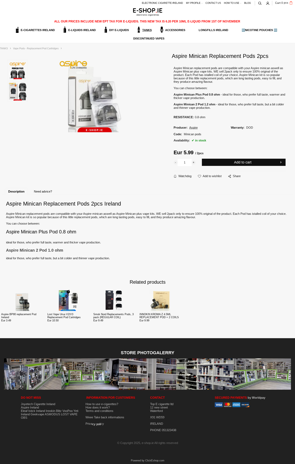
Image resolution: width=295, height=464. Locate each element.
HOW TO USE (231, 3)
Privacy (94, 423)
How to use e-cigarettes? (101, 404)
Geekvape (37, 414)
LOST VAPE (69, 414)
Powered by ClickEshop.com (147, 460)
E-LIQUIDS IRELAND (82, 30)
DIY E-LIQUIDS (119, 30)
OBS (24, 417)
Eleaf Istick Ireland (33, 411)
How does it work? (97, 407)
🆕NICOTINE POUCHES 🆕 (259, 30)
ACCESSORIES (175, 30)
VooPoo (67, 411)
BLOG (247, 3)
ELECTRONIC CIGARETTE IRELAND (162, 3)
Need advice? (43, 191)
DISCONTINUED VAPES (148, 38)
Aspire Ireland (30, 407)
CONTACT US (213, 3)
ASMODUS (52, 414)
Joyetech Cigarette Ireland (38, 404)
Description (16, 191)
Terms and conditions (99, 411)
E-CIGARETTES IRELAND (38, 30)
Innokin (50, 411)
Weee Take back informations (104, 417)
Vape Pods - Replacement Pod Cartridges (36, 48)
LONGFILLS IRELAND (213, 30)
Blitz (59, 411)
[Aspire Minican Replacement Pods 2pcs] (95, 96)
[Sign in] (268, 3)
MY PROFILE (193, 3)
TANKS (147, 30)
